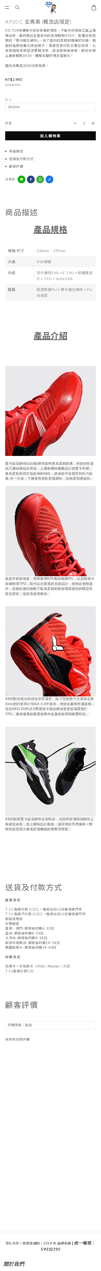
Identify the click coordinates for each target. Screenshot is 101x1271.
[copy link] (49, 179)
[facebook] (31, 179)
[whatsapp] (40, 179)
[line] (21, 179)
